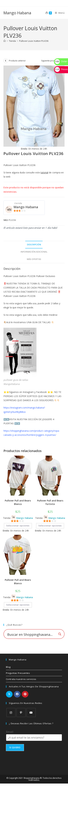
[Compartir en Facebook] (17, 694)
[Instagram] (11, 712)
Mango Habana (17, 12)
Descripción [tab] (34, 244)
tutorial (44, 172)
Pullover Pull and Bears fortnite (50, 502)
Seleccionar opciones (18, 525)
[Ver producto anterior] (5, 60)
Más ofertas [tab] (34, 259)
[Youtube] (31, 712)
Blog (8, 666)
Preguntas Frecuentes (18, 673)
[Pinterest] (21, 712)
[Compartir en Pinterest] (25, 694)
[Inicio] (4, 40)
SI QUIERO (15, 747)
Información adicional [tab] (33, 251)
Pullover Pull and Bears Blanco (18, 502)
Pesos (61, 69)
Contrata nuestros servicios (21, 679)
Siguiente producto (50, 60)
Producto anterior (17, 60)
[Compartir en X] (9, 694)
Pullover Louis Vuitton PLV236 (33, 40)
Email (9, 732)
